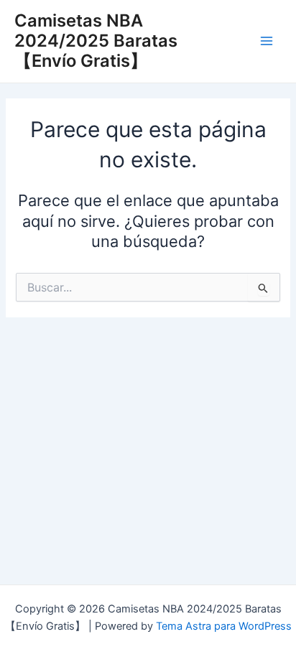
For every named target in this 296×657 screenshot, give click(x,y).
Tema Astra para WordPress (224, 626)
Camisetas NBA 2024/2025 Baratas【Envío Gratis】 (95, 41)
